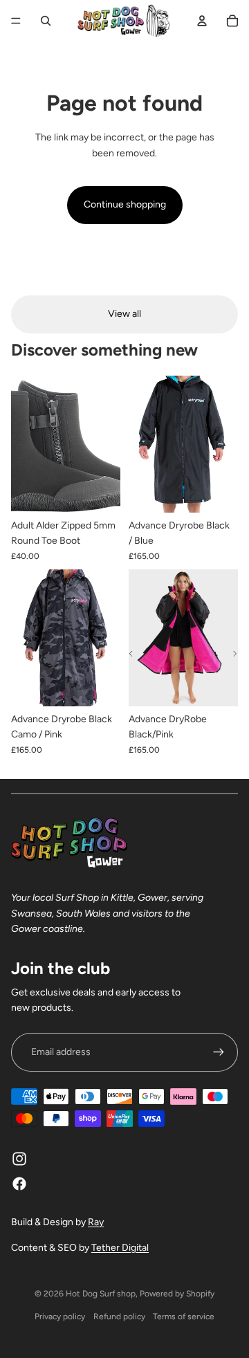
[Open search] (45, 21)
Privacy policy (60, 1316)
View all (124, 314)
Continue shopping (125, 204)
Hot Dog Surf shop (101, 1294)
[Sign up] (218, 1052)
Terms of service (183, 1316)
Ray (96, 1222)
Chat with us (218, 1327)
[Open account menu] (202, 21)
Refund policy (119, 1316)
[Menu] (16, 21)
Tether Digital (120, 1248)
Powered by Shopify (177, 1294)
